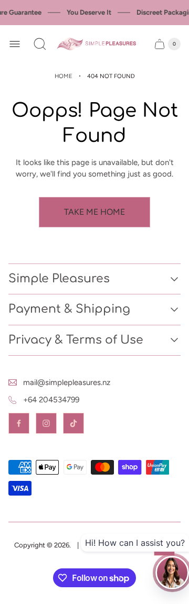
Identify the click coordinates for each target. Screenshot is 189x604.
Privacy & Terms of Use (75, 340)
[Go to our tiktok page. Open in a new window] (73, 423)
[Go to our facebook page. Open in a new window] (18, 423)
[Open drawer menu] (14, 44)
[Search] (39, 44)
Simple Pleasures (59, 278)
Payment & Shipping (69, 309)
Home (63, 76)
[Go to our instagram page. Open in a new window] (46, 423)
